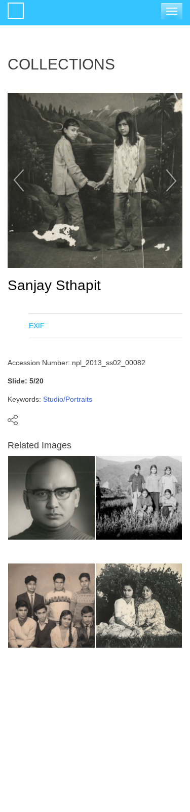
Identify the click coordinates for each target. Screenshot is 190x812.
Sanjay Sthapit (54, 285)
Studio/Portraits (67, 399)
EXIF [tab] (37, 326)
